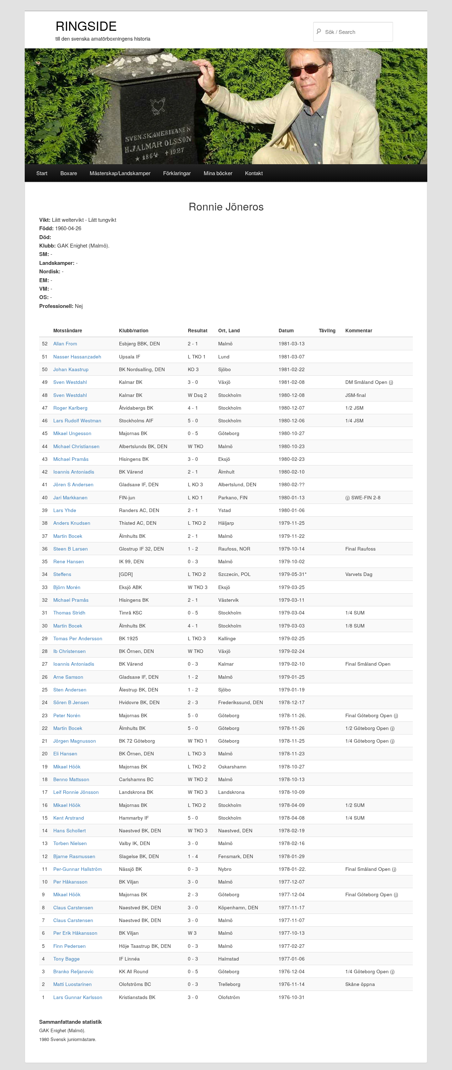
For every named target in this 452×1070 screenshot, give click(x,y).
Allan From (65, 343)
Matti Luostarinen (72, 984)
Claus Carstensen (73, 907)
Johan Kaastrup (71, 369)
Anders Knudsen (71, 522)
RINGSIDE (86, 25)
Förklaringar (177, 173)
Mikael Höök (67, 766)
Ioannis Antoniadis (73, 471)
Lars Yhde (64, 510)
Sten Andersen (70, 689)
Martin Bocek (67, 536)
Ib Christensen (69, 651)
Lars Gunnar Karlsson (77, 997)
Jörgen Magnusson (74, 740)
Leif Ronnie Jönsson (76, 792)
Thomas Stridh (69, 612)
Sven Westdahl (70, 382)
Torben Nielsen (70, 843)
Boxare (68, 173)
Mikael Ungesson (72, 433)
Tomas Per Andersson (77, 638)
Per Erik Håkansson (75, 932)
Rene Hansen (68, 561)
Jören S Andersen (73, 484)
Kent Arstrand (68, 817)
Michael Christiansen (76, 446)
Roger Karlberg (70, 407)
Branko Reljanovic (73, 971)
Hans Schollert (69, 830)
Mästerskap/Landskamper (120, 173)
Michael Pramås (71, 459)
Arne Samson (68, 676)
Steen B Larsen (70, 548)
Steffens (62, 574)
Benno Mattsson (71, 779)
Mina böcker (218, 173)
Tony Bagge (66, 958)
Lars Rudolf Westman (77, 420)
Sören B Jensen (71, 702)
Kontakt (254, 173)
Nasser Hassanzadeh (77, 356)
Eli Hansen (65, 753)
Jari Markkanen (70, 497)
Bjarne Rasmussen (74, 856)
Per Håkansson (70, 881)
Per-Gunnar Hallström (77, 869)
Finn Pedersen (69, 946)
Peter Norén (67, 715)
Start (41, 173)
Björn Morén (67, 587)
